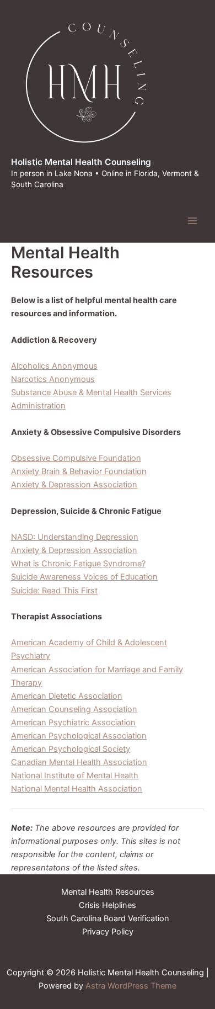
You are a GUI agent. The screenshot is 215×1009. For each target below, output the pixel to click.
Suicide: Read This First (54, 591)
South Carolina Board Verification (107, 918)
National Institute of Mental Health (74, 775)
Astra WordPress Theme (130, 986)
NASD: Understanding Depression (74, 537)
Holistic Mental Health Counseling (81, 162)
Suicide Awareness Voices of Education (84, 577)
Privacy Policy (107, 932)
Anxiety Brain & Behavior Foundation (79, 471)
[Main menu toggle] (192, 220)
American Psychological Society (70, 749)
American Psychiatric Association (73, 722)
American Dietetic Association (66, 696)
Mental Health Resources (107, 892)
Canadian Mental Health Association (79, 762)
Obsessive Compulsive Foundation (76, 458)
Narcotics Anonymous (53, 379)
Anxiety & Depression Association (74, 485)
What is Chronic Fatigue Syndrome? (78, 564)
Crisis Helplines (107, 905)
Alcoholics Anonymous (54, 366)
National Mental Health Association (76, 789)
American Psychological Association (79, 736)
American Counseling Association (74, 709)
